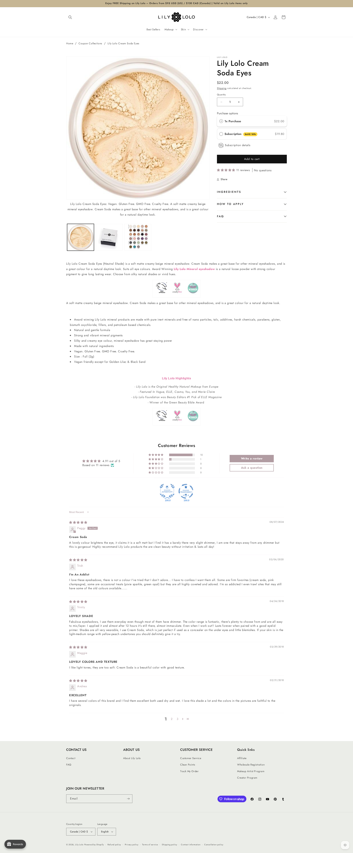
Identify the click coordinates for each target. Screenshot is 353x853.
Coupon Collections (90, 43)
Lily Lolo (79, 844)
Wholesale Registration (251, 764)
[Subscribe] (128, 798)
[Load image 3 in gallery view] (137, 237)
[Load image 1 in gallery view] (80, 237)
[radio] (221, 121)
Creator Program (247, 777)
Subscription (240, 134)
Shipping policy (169, 844)
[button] (70, 17)
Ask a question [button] (252, 468)
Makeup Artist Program (251, 771)
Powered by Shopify (94, 844)
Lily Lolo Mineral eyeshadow (194, 269)
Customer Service (190, 758)
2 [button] (172, 719)
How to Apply (230, 204)
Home (69, 43)
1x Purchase (232, 121)
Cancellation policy (213, 844)
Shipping (222, 88)
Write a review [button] (252, 458)
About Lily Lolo (132, 758)
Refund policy (114, 844)
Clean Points (187, 764)
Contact (70, 758)
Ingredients (229, 192)
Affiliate (241, 758)
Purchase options (227, 113)
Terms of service (150, 844)
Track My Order (189, 771)
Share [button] (224, 179)
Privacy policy (131, 844)
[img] (78, 522)
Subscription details (237, 145)
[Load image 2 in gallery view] (109, 237)
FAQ (220, 216)
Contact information (190, 844)
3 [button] (178, 719)
